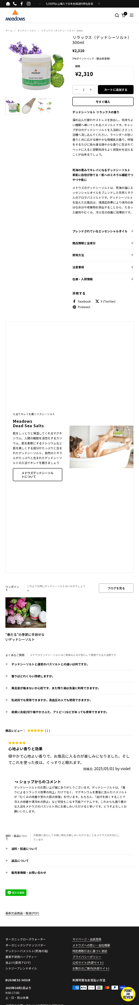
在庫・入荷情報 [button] (82, 279)
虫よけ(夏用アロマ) (18, 962)
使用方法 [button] (78, 255)
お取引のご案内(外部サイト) (90, 968)
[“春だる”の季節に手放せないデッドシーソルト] (25, 612)
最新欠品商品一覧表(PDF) (22, 913)
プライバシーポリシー (86, 957)
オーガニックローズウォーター (25, 939)
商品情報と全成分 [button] (84, 243)
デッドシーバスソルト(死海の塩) (26, 951)
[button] (117, 15)
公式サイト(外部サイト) (88, 962)
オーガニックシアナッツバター (25, 945)
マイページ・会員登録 (86, 939)
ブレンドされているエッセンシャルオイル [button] (99, 231)
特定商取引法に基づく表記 (89, 951)
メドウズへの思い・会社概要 (91, 945)
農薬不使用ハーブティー (21, 957)
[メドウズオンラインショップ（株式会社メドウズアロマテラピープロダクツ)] (15, 15)
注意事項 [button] (78, 267)
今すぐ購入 (103, 102)
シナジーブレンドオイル (21, 968)
